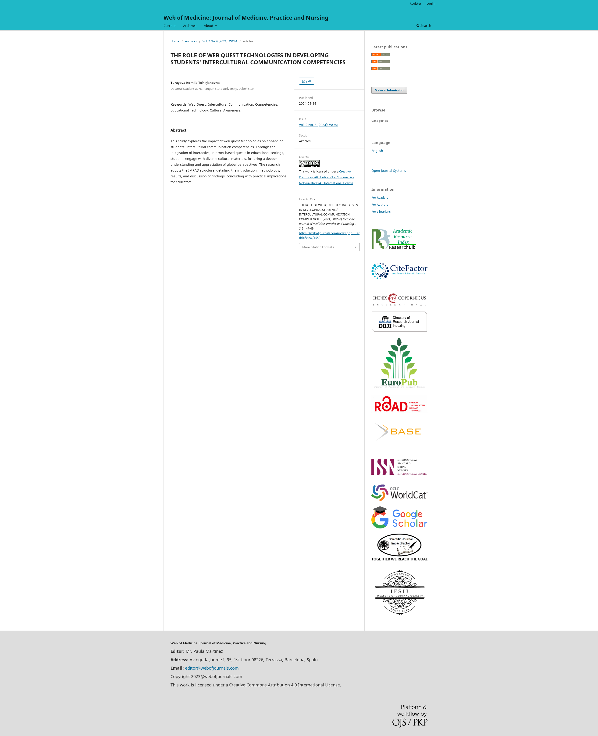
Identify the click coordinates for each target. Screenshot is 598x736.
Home (175, 41)
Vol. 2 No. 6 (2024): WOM (220, 41)
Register (415, 3)
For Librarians (381, 211)
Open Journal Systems (388, 170)
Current (170, 25)
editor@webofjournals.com (212, 668)
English (377, 150)
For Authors (379, 204)
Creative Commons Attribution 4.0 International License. (285, 685)
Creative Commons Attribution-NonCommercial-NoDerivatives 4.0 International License (326, 177)
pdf (308, 81)
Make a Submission (389, 90)
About (209, 25)
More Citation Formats (318, 247)
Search (425, 25)
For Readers (379, 197)
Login (430, 3)
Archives (189, 25)
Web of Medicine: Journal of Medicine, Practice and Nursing (246, 17)
